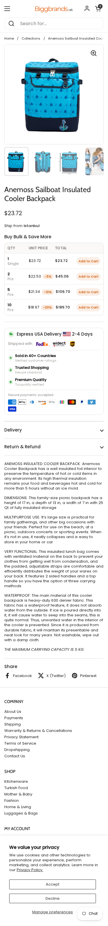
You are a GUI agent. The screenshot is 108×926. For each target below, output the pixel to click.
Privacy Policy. (30, 870)
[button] (98, 8)
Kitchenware (16, 781)
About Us (12, 711)
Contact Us (14, 756)
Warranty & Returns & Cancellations (38, 730)
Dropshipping (17, 749)
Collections (31, 38)
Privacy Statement (21, 737)
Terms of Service (20, 743)
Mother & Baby (18, 794)
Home (9, 38)
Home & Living (17, 807)
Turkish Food (16, 788)
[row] (54, 261)
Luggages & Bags (21, 813)
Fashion (11, 800)
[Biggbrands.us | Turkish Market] (54, 8)
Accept (52, 884)
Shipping (12, 724)
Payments (13, 718)
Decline (53, 898)
